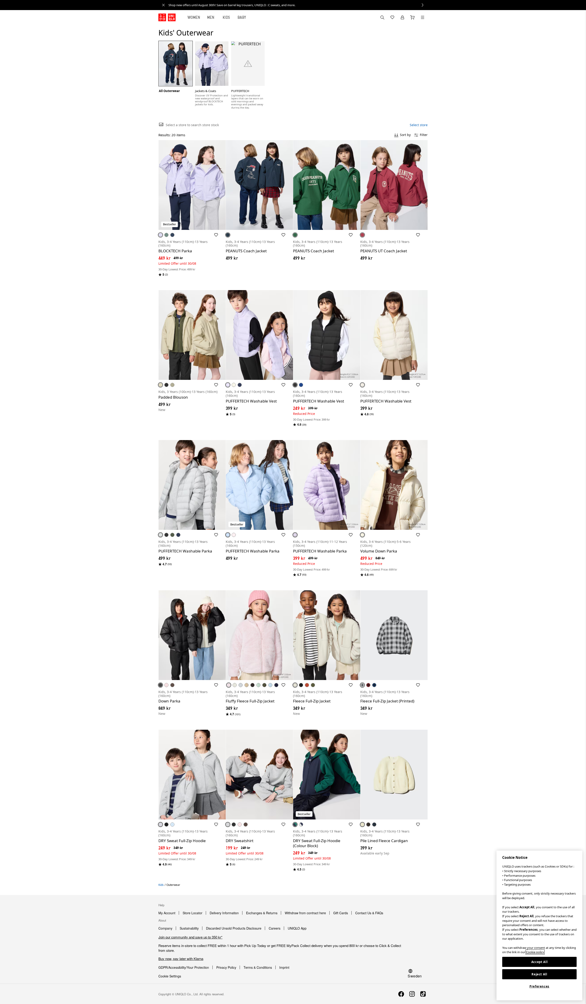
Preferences (539, 986)
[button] (192, 185)
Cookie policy (535, 952)
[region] (539, 925)
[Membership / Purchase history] (402, 17)
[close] (163, 5)
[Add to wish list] (216, 235)
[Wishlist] (392, 17)
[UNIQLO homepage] (167, 17)
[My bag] (412, 17)
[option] (175, 67)
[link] (298, 5)
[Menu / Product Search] (423, 17)
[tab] (193, 17)
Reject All (539, 974)
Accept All (539, 962)
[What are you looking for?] (382, 17)
